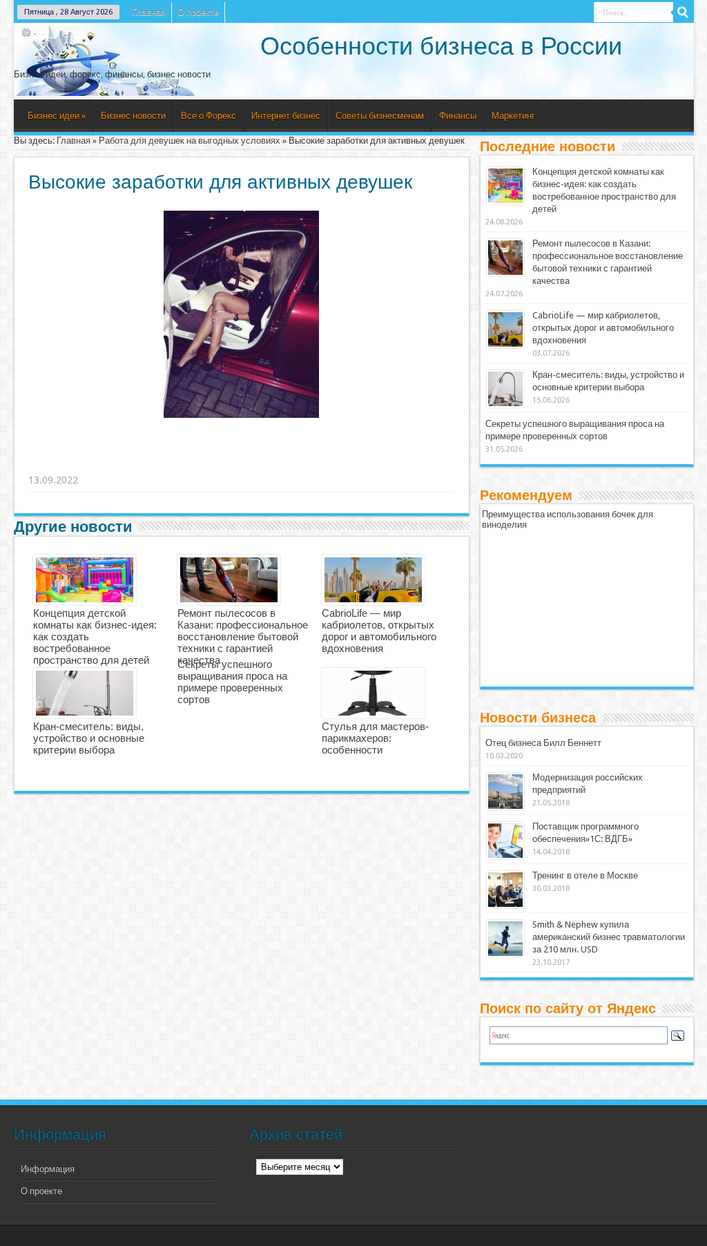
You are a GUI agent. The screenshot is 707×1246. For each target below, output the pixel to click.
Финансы (457, 116)
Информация (48, 1169)
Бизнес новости (133, 116)
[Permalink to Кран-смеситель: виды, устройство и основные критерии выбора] (505, 389)
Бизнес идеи (57, 116)
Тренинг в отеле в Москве (585, 875)
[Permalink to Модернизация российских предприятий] (505, 791)
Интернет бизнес (285, 116)
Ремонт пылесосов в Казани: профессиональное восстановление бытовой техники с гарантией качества (242, 636)
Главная (149, 12)
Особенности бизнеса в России (441, 46)
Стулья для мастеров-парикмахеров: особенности (375, 738)
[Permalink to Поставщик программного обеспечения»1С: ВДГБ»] (505, 840)
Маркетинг (513, 116)
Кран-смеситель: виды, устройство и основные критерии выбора (88, 738)
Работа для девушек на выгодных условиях (189, 140)
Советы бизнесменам (380, 116)
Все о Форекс (208, 116)
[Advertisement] (242, 462)
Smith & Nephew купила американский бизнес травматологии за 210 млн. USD (608, 937)
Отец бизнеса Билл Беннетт (543, 743)
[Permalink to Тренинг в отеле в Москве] (505, 889)
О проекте (198, 12)
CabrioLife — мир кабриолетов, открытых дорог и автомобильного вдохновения (379, 630)
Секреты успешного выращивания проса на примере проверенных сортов (232, 681)
